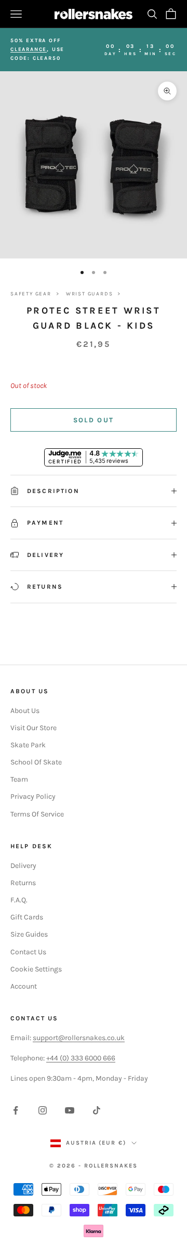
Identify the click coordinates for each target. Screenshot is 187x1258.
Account (23, 986)
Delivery (23, 865)
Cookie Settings (36, 969)
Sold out (93, 420)
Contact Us (28, 952)
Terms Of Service (37, 814)
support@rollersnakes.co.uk (79, 1037)
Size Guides (29, 934)
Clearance (28, 49)
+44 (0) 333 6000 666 (80, 1058)
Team (19, 779)
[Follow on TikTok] (96, 1110)
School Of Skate (36, 762)
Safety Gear (30, 294)
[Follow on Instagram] (42, 1110)
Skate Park (28, 745)
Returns (23, 882)
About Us (24, 710)
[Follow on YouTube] (69, 1110)
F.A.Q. (19, 900)
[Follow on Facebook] (15, 1110)
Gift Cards (26, 917)
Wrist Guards (89, 294)
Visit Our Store (33, 727)
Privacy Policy (33, 796)
